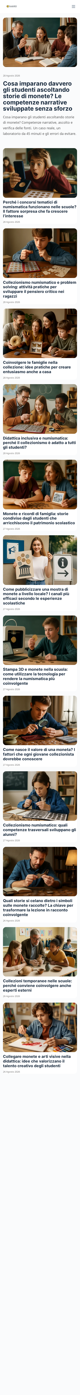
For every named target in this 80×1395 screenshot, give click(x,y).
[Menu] (73, 6)
